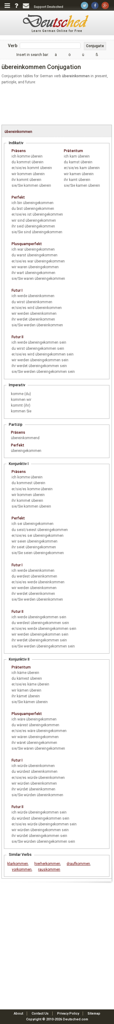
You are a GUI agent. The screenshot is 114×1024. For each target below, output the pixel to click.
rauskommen (49, 869)
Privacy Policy (68, 1013)
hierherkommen (47, 864)
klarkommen (17, 864)
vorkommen (22, 869)
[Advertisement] (57, 105)
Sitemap (94, 1013)
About (18, 1013)
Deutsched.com (75, 1019)
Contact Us (40, 1013)
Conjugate (95, 46)
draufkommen (78, 864)
